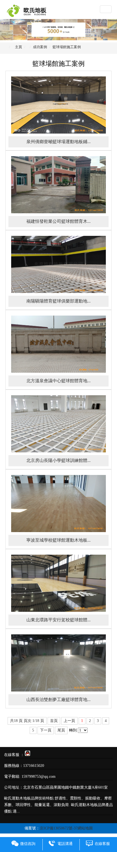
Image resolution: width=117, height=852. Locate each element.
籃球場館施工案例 (67, 47)
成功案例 (40, 47)
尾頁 (61, 730)
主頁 (18, 47)
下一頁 (45, 730)
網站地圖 (85, 828)
